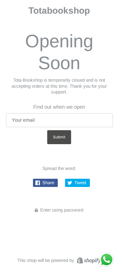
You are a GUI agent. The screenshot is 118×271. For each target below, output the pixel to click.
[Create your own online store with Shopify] (88, 260)
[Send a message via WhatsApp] (106, 259)
